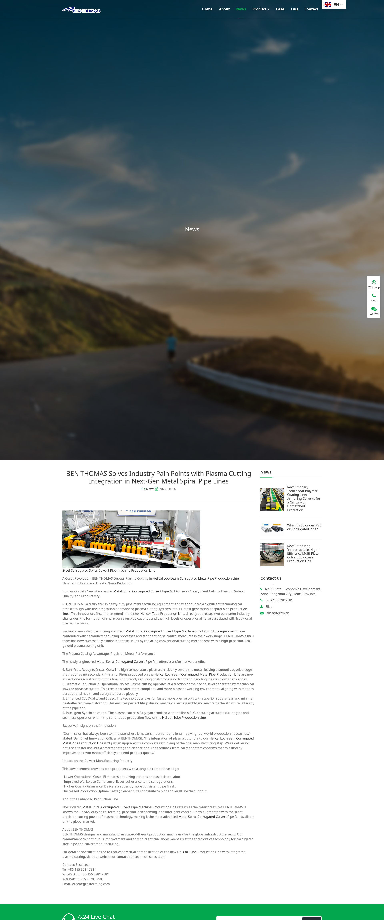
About (224, 9)
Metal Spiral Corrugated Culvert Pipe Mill (144, 591)
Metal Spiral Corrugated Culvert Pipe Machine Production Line (129, 807)
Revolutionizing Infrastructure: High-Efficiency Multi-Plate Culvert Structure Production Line (303, 553)
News (241, 9)
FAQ (294, 9)
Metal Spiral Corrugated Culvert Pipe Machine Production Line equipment (181, 631)
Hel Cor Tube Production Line (199, 852)
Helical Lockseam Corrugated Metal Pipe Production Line (196, 578)
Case (280, 9)
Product (259, 9)
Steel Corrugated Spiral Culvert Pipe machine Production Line (108, 570)
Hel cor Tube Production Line (162, 613)
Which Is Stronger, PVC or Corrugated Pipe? (304, 527)
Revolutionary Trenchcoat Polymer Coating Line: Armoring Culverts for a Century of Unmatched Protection (303, 498)
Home (207, 9)
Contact (311, 9)
